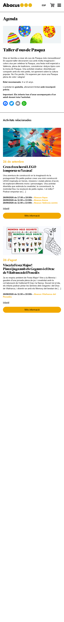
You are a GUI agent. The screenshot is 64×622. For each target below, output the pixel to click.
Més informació (32, 215)
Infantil (6, 208)
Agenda (10, 19)
